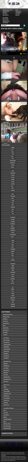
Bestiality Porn (6, 361)
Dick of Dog (5, 18)
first (14, 255)
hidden (13, 268)
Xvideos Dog (6, 11)
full (14, 211)
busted (13, 219)
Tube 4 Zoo (5, 400)
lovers (13, 232)
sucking (14, 278)
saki (13, 302)
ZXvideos (17, 5)
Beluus (4, 417)
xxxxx (5, 53)
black (13, 167)
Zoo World (5, 414)
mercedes (13, 173)
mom (13, 198)
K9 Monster (5, 395)
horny (13, 283)
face (14, 253)
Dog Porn (5, 372)
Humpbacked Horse (7, 10)
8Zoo (4, 421)
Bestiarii (5, 363)
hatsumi (13, 304)
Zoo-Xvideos (6, 398)
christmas (13, 263)
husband (13, 223)
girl (13, 186)
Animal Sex (18, 11)
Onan (17, 10)
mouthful (14, 272)
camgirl (13, 221)
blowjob (14, 228)
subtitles (14, 306)
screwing (14, 196)
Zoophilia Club (6, 393)
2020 (14, 265)
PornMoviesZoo (6, 419)
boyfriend (13, 217)
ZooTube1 (5, 368)
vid (13, 213)
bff (13, 154)
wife (14, 152)
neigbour (14, 230)
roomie (13, 183)
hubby (13, 179)
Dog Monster (6, 377)
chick (14, 274)
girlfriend (13, 162)
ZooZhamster (6, 349)
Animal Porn (6, 15)
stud (14, 170)
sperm (13, 295)
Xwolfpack (5, 358)
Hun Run (5, 374)
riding (13, 289)
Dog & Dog (5, 370)
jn (13, 257)
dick (14, 281)
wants (13, 293)
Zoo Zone (5, 13)
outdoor (13, 299)
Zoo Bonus (5, 355)
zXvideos (5, 12)
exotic (13, 181)
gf (13, 286)
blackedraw (13, 160)
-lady (14, 200)
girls (13, 236)
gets (13, 225)
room (13, 194)
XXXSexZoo (5, 365)
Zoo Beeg (5, 389)
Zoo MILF (18, 13)
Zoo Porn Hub (6, 426)
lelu (13, 291)
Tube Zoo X (5, 404)
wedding (14, 249)
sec (13, 158)
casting (13, 190)
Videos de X (5, 384)
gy (6, 53)
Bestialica (5, 353)
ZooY (4, 410)
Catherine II (18, 12)
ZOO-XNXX (5, 22)
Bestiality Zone (6, 379)
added (13, 147)
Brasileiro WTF (6, 428)
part (13, 156)
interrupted (13, 234)
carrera (13, 175)
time (14, 244)
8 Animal (5, 402)
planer (13, 251)
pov (13, 209)
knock (13, 177)
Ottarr (4, 387)
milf (14, 204)
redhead (13, 207)
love (14, 188)
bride (14, 240)
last (13, 242)
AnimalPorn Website (7, 408)
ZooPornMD (5, 391)
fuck (13, 247)
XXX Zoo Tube (6, 423)
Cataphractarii (6, 21)
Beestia (17, 15)
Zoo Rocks (5, 17)
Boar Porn (5, 381)
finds (14, 270)
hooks (13, 164)
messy (13, 276)
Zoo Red (5, 412)
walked (13, 259)
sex (13, 149)
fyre (13, 202)
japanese (14, 297)
